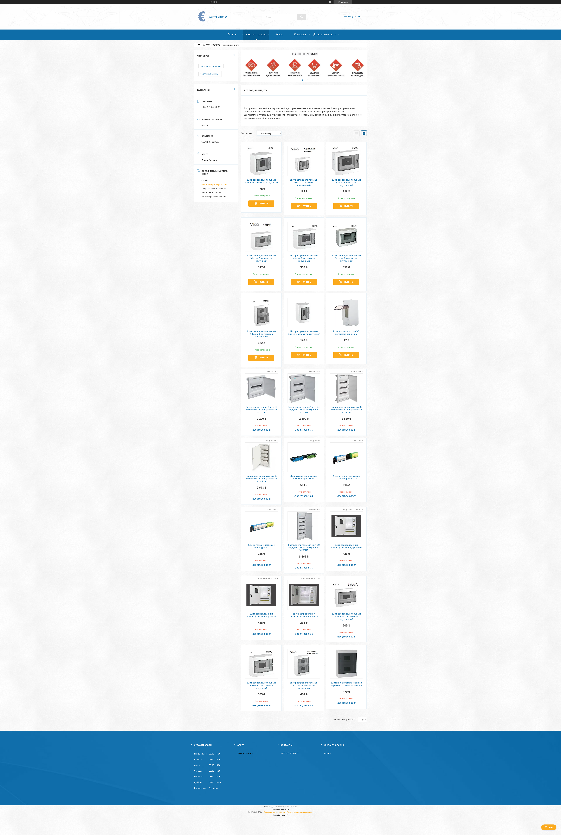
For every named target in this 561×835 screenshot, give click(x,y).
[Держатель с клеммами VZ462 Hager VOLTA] (346, 457)
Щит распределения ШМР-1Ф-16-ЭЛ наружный (261, 615)
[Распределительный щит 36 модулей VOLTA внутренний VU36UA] (346, 388)
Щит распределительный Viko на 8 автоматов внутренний (346, 258)
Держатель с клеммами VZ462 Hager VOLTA (346, 477)
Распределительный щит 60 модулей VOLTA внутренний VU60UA (304, 548)
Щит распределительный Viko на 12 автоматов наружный (261, 685)
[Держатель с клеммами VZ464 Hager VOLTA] (261, 526)
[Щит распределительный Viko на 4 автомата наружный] (261, 161)
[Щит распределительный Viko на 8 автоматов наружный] (304, 236)
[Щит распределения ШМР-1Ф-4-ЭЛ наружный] (304, 595)
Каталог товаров (256, 34)
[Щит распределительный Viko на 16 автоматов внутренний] (261, 312)
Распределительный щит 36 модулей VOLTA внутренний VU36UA (346, 410)
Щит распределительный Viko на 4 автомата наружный (261, 181)
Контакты (300, 34)
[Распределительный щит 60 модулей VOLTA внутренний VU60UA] (304, 526)
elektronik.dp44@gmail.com (214, 184)
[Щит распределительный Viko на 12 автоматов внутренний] (346, 595)
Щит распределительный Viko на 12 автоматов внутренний (346, 616)
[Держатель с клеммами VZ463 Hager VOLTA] (304, 457)
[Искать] (301, 17)
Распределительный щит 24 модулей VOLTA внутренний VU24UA (304, 410)
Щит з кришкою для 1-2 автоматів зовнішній (346, 332)
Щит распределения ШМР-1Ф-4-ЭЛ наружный (304, 615)
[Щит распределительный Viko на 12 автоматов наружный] (261, 664)
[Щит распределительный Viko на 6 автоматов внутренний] (346, 161)
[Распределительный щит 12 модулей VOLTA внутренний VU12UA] (261, 388)
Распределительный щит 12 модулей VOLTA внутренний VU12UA (261, 410)
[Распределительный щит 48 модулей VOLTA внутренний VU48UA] (261, 457)
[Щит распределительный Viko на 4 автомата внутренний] (304, 161)
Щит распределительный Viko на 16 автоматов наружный (304, 685)
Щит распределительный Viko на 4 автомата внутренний (304, 182)
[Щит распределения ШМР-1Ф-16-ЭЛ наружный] (261, 595)
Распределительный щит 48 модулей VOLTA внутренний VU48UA (261, 479)
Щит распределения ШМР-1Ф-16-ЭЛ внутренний (346, 546)
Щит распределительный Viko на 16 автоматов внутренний (261, 334)
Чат (551, 827)
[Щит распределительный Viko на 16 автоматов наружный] (304, 664)
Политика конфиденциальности (300, 812)
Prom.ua (293, 807)
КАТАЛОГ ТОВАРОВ (211, 45)
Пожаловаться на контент (275, 812)
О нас (279, 34)
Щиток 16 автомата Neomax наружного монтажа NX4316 (346, 684)
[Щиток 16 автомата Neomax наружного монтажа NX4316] (346, 664)
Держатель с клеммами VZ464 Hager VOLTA (261, 546)
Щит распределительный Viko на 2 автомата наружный (304, 332)
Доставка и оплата (324, 34)
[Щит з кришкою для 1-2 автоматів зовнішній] (346, 312)
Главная (232, 34)
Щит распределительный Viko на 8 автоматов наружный (304, 258)
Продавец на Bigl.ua (280, 809)
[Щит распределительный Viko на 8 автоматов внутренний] (346, 236)
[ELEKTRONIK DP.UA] (202, 21)
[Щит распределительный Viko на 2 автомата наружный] (304, 312)
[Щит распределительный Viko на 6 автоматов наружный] (261, 236)
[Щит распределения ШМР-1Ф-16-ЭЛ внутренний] (346, 526)
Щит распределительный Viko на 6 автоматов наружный (261, 258)
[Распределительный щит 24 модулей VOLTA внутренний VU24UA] (304, 388)
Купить (264, 203)
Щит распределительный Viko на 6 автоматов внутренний (346, 182)
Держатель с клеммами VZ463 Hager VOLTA (303, 477)
